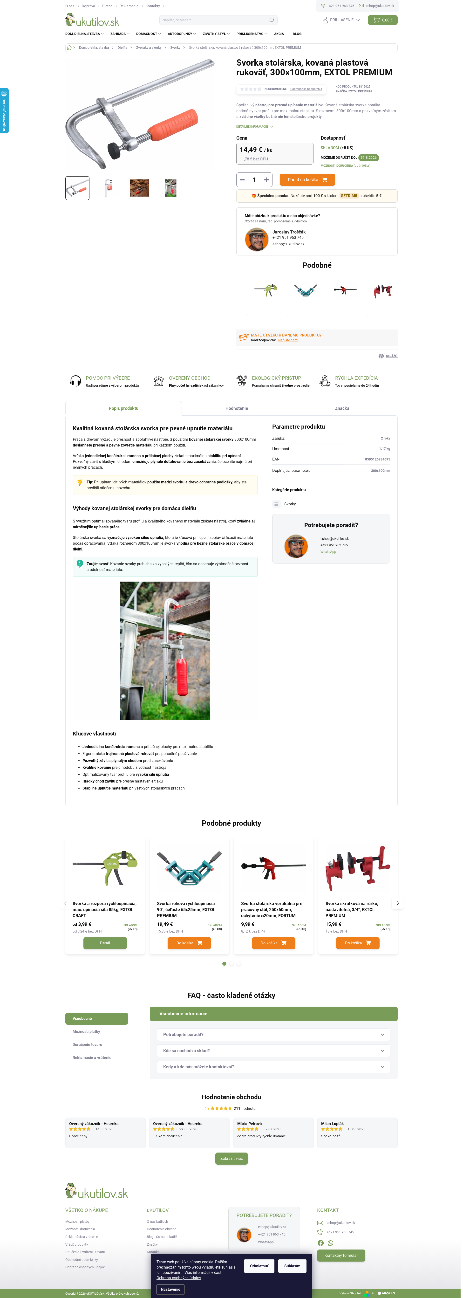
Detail (105, 943)
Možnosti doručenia (345, 165)
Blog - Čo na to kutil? (162, 1237)
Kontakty (153, 6)
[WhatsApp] (330, 1242)
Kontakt (153, 1252)
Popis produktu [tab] (123, 408)
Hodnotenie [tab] (236, 408)
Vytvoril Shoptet (350, 1293)
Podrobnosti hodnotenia (306, 89)
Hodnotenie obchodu (231, 1097)
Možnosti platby (77, 1221)
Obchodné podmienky (81, 1260)
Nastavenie (170, 1289)
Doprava (88, 6)
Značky (152, 1244)
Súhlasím (292, 1266)
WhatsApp (328, 552)
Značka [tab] (342, 408)
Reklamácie (129, 6)
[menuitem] (85, 34)
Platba (107, 6)
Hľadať (271, 20)
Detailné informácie (252, 126)
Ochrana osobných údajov (179, 1278)
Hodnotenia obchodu (162, 1229)
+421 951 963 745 (288, 237)
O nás (70, 6)
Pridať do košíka (303, 179)
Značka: (354, 91)
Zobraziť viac (231, 1158)
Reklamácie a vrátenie (81, 1237)
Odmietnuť (259, 1266)
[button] (224, 963)
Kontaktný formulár (341, 1255)
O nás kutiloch (157, 1221)
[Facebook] (320, 1242)
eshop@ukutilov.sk (288, 244)
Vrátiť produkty (76, 1244)
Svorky (290, 504)
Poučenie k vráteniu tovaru (85, 1252)
